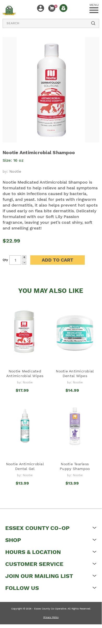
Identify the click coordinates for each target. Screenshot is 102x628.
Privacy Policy (51, 617)
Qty (5, 260)
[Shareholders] (63, 8)
